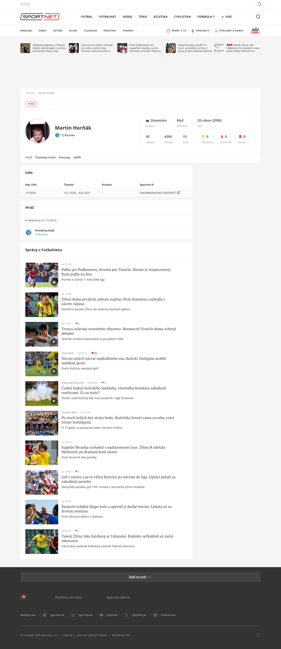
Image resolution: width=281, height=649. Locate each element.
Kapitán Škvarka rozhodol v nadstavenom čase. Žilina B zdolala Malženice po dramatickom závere (113, 449)
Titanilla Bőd (69, 412)
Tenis (143, 17)
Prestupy (64, 157)
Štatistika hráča (46, 157)
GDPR (77, 157)
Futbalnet (107, 17)
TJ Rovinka (68, 135)
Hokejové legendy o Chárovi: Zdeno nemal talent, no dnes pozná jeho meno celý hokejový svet (49, 48)
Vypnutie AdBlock (118, 597)
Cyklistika (182, 17)
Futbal (87, 17)
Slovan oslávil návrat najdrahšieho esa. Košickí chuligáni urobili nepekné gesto (114, 360)
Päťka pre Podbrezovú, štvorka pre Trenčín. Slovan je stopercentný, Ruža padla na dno (116, 271)
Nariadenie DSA (121, 635)
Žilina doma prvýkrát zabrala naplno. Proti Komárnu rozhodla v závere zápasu (114, 301)
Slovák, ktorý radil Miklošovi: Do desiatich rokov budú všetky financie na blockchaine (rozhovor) (243, 48)
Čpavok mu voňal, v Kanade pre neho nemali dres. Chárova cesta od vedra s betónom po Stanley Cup (97, 48)
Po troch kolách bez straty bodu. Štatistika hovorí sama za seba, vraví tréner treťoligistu (118, 420)
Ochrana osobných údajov (92, 635)
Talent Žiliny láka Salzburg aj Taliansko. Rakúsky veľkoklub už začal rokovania (117, 538)
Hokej (127, 17)
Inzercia (67, 635)
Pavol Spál (68, 353)
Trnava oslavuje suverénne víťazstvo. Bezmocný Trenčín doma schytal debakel (119, 331)
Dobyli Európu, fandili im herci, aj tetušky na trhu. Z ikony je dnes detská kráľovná (195, 48)
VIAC (228, 17)
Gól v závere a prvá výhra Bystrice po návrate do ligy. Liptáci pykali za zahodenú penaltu (118, 479)
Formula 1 (206, 17)
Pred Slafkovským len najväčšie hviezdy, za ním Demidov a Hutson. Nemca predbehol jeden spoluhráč (145, 48)
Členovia (29, 93)
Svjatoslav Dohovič (73, 382)
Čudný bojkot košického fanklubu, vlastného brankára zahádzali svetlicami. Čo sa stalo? (114, 390)
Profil (28, 157)
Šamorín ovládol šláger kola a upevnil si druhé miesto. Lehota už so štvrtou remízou (117, 508)
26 (95, 353)
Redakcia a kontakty (68, 597)
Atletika (160, 17)
